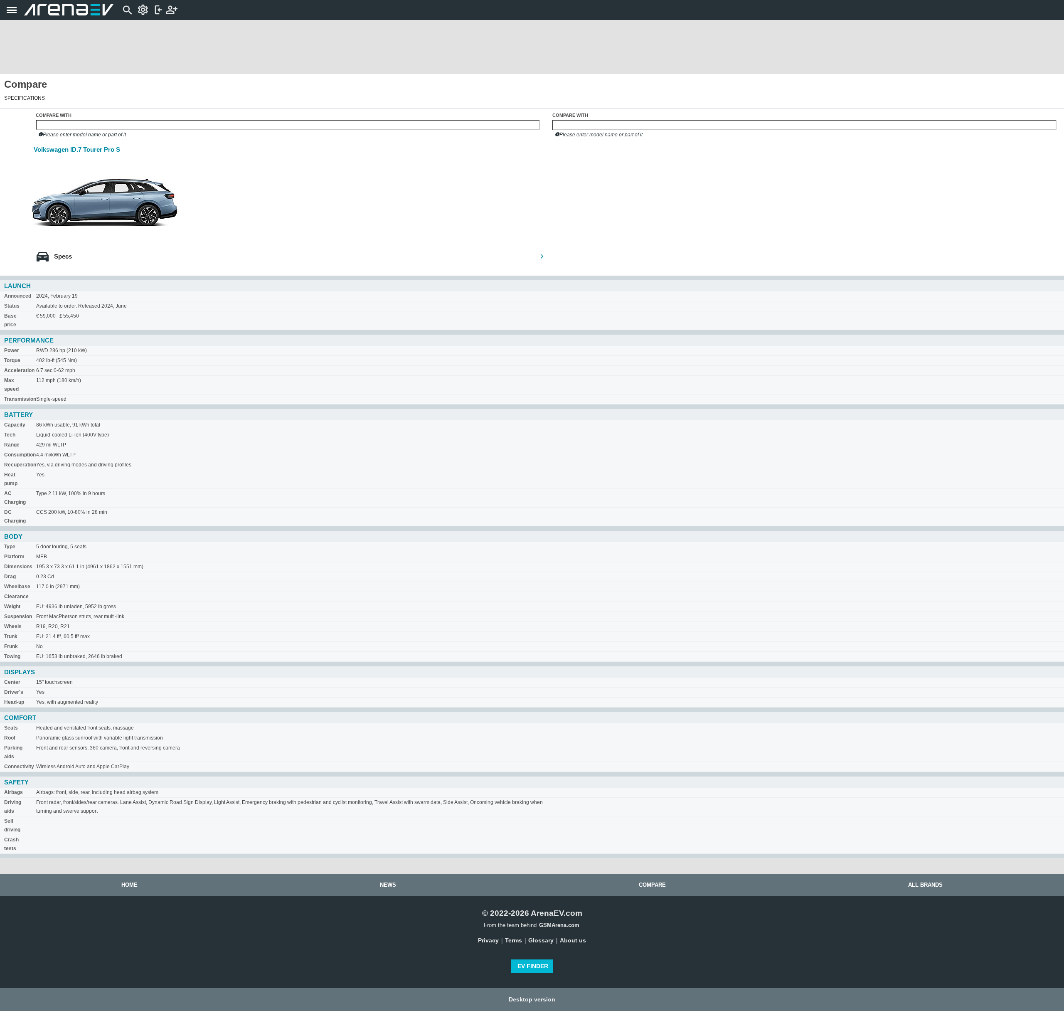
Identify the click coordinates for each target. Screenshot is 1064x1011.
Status (12, 306)
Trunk (10, 636)
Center (12, 682)
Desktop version (532, 999)
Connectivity (19, 766)
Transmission (20, 399)
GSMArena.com (559, 925)
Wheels (13, 626)
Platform (14, 557)
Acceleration (19, 370)
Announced (17, 296)
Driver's (13, 692)
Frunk (11, 646)
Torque (12, 360)
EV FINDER (532, 966)
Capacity (14, 425)
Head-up (14, 702)
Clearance (16, 596)
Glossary (541, 940)
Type (9, 547)
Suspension (18, 616)
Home (129, 885)
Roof (9, 738)
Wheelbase (17, 586)
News (388, 885)
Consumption (20, 455)
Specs (63, 256)
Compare (652, 885)
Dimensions (18, 567)
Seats (11, 728)
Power (11, 350)
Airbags (13, 792)
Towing (12, 656)
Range (12, 445)
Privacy (488, 940)
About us (573, 940)
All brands (925, 885)
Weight (12, 606)
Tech (9, 435)
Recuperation (20, 465)
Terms (513, 940)
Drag (10, 576)
